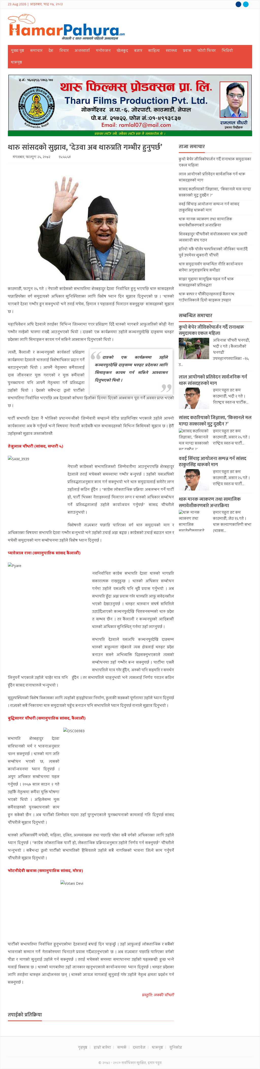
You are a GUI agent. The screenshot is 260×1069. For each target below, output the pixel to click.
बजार (138, 51)
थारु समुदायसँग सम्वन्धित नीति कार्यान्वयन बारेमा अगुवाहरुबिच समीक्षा (211, 268)
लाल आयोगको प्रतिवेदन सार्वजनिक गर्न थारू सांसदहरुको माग (213, 380)
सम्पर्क (121, 1047)
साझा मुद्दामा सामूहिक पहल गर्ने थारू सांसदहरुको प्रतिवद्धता (206, 283)
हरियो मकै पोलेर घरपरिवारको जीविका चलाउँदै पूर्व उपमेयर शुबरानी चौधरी (213, 253)
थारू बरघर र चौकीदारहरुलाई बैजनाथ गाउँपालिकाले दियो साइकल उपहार (206, 298)
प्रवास (187, 51)
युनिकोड (175, 1047)
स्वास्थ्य (171, 51)
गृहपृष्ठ (82, 1047)
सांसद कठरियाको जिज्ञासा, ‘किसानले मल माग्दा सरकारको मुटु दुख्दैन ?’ (215, 421)
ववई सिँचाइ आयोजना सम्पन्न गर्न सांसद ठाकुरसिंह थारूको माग (209, 208)
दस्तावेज (139, 1047)
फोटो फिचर (207, 51)
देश (50, 51)
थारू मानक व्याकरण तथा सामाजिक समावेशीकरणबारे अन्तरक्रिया (205, 223)
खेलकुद (122, 51)
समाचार (36, 51)
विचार (64, 51)
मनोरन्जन (103, 51)
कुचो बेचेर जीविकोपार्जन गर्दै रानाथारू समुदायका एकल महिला (211, 330)
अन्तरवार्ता (82, 51)
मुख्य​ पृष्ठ (17, 51)
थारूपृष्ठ (16, 63)
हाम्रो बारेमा (102, 1047)
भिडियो (227, 51)
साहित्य (154, 51)
